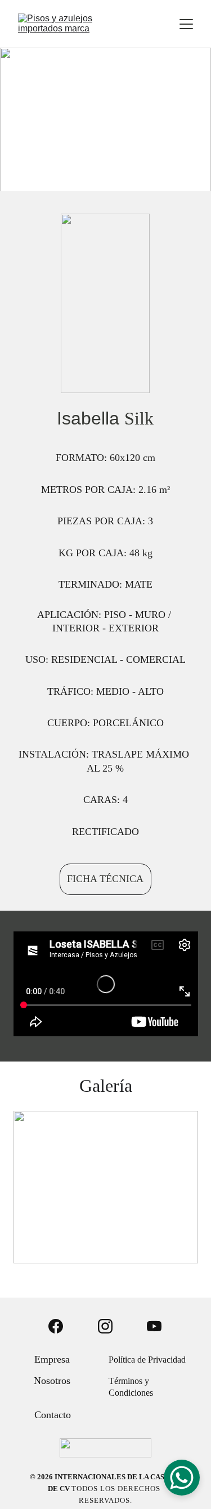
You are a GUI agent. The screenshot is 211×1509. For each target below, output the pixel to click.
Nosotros (52, 1380)
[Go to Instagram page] (105, 1326)
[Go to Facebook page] (55, 1326)
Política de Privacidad (147, 1359)
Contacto (52, 1414)
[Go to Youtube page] (154, 1326)
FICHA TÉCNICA (105, 878)
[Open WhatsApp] (182, 1478)
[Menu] (186, 24)
